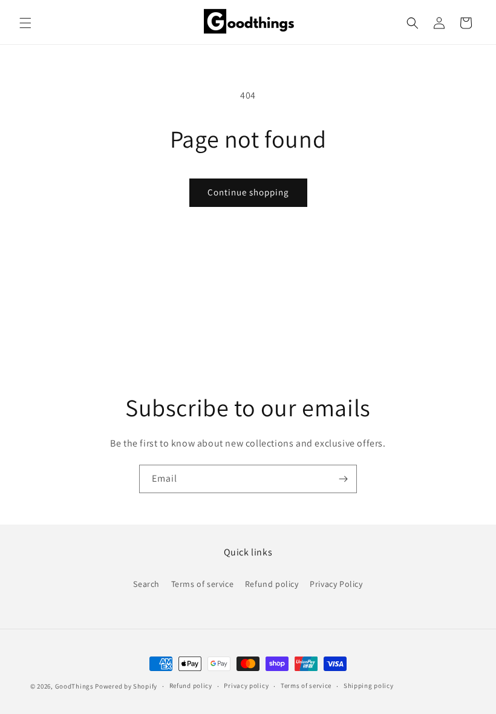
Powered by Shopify (126, 686)
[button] (25, 23)
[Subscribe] (343, 479)
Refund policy (272, 583)
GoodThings (74, 686)
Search (146, 583)
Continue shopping (248, 192)
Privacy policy (246, 685)
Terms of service (202, 583)
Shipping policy (369, 685)
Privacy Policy (336, 583)
